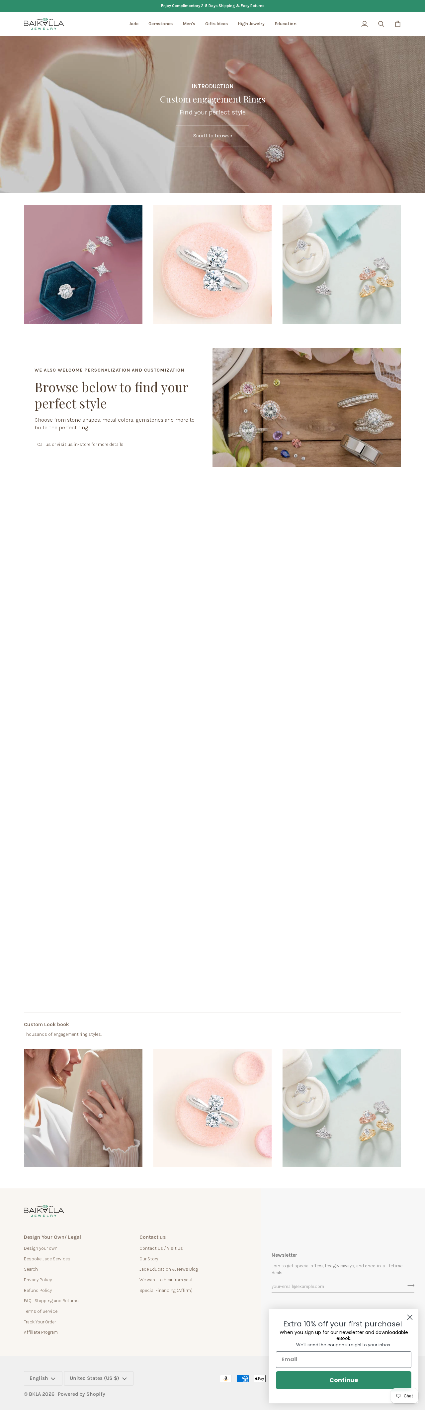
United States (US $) (94, 1378)
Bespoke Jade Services (47, 1258)
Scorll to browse (212, 136)
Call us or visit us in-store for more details (80, 444)
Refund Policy (38, 1290)
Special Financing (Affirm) (166, 1290)
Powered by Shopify (81, 1394)
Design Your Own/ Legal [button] (52, 1237)
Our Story (148, 1258)
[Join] (408, 1285)
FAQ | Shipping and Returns (51, 1300)
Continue (343, 1380)
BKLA (35, 1394)
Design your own (40, 1248)
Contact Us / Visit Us (161, 1248)
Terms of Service (40, 1311)
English (39, 1378)
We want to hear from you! (165, 1279)
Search (31, 1269)
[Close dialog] (410, 1317)
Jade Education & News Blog (168, 1269)
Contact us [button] (152, 1237)
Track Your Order (40, 1321)
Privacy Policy (38, 1279)
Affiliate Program (41, 1332)
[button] (133, 24)
